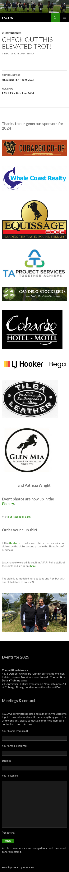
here (33, 565)
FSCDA (7, 18)
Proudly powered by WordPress (18, 867)
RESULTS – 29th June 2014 (18, 91)
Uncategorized (11, 33)
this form (14, 543)
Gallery (8, 503)
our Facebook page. (19, 516)
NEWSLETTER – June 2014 (18, 77)
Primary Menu (64, 17)
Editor (31, 53)
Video (5, 53)
